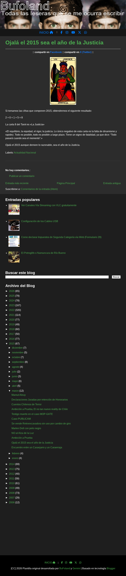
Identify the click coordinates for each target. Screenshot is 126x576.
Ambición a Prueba (22, 437)
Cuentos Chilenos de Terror (26, 404)
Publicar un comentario (21, 176)
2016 (12, 339)
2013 (12, 469)
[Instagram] (66, 562)
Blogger (111, 568)
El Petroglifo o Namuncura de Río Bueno (43, 253)
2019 (12, 324)
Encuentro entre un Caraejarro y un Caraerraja (37, 447)
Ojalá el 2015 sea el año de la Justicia (32, 442)
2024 (12, 300)
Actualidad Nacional (25, 152)
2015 (12, 343)
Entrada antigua (112, 183)
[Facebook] (62, 562)
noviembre (18, 352)
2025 (12, 296)
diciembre (17, 347)
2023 (12, 305)
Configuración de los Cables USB (39, 221)
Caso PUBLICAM (21, 418)
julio (14, 371)
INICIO (44, 32)
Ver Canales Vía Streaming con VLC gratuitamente (49, 205)
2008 (12, 493)
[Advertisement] (63, 530)
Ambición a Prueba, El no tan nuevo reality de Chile (40, 409)
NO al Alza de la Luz (23, 433)
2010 (12, 483)
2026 (12, 291)
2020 (12, 319)
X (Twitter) (85, 52)
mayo (15, 381)
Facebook (56, 52)
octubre (16, 357)
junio (15, 376)
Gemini (76, 568)
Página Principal (66, 183)
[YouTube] (70, 562)
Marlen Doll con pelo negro (26, 428)
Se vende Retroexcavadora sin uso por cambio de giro (41, 423)
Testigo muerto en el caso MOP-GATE (32, 414)
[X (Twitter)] (76, 562)
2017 (12, 334)
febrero (16, 453)
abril (14, 386)
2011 (12, 478)
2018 (12, 329)
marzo (15, 390)
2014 (12, 464)
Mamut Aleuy (19, 395)
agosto (16, 367)
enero (15, 458)
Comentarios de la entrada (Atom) (39, 189)
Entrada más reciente (17, 183)
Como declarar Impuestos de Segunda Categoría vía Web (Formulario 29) (61, 237)
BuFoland (64, 568)
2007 (12, 497)
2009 (12, 488)
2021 (12, 315)
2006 (12, 502)
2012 (12, 473)
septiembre (18, 362)
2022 (12, 310)
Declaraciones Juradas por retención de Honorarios (40, 399)
